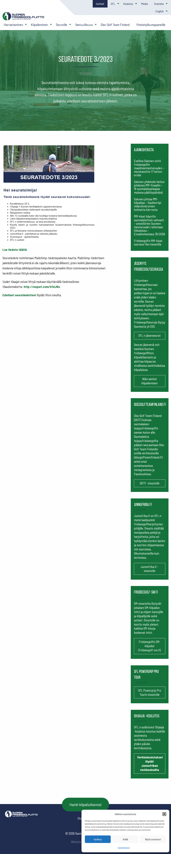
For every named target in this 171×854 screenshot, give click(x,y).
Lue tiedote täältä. (15, 249)
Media (144, 4)
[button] (164, 814)
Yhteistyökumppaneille (150, 25)
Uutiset (100, 4)
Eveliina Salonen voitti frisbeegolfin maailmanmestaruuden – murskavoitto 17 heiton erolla (149, 168)
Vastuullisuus (84, 25)
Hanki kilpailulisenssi (85, 804)
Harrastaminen (13, 25)
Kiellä (125, 839)
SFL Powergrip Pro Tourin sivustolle (149, 692)
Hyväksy (98, 839)
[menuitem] (100, 4)
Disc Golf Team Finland (115, 25)
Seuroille (61, 25)
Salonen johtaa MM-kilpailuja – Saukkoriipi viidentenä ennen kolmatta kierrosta (147, 204)
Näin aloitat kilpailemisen (149, 381)
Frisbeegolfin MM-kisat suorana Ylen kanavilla (148, 242)
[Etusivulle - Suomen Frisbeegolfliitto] (23, 18)
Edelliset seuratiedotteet (19, 295)
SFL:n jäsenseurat (149, 335)
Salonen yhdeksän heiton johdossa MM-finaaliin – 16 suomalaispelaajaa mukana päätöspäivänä (149, 187)
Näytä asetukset (153, 839)
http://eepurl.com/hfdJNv (42, 287)
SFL (113, 4)
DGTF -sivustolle (149, 483)
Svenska (159, 4)
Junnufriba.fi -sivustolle (149, 569)
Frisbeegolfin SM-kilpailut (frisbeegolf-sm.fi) (149, 646)
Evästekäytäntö (124, 847)
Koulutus (128, 4)
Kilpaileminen (39, 25)
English (159, 11)
